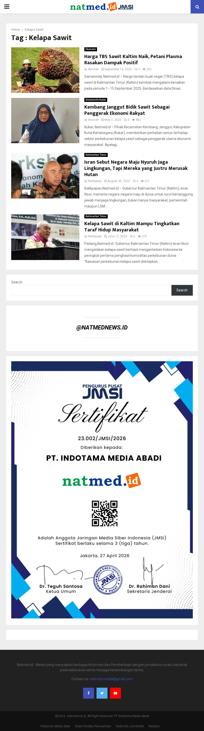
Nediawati (95, 181)
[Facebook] (88, 693)
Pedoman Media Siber (55, 726)
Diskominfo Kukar (96, 99)
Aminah (93, 69)
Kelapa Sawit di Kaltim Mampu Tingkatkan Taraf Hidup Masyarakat (131, 226)
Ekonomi (91, 49)
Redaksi (154, 726)
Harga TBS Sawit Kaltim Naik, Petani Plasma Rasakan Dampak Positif (133, 59)
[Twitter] (102, 693)
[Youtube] (115, 693)
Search (16, 282)
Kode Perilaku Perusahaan (93, 726)
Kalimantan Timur (96, 154)
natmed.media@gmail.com (111, 679)
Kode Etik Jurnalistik (130, 726)
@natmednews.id (102, 327)
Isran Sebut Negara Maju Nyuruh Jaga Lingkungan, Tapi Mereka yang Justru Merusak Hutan (136, 168)
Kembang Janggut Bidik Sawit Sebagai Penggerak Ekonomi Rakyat (127, 110)
